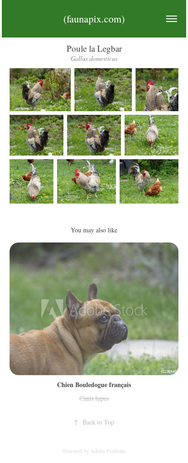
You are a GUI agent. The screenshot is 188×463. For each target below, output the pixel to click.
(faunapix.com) (94, 18)
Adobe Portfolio (107, 450)
